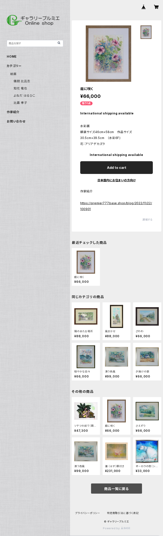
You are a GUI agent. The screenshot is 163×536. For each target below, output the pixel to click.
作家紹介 (13, 112)
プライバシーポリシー (87, 513)
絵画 (13, 74)
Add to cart (116, 167)
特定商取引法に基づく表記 (123, 513)
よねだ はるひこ (24, 95)
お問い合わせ (16, 121)
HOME (12, 56)
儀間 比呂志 (22, 81)
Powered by (112, 528)
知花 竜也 (20, 88)
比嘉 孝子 (20, 102)
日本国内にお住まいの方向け (116, 180)
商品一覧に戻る (116, 489)
